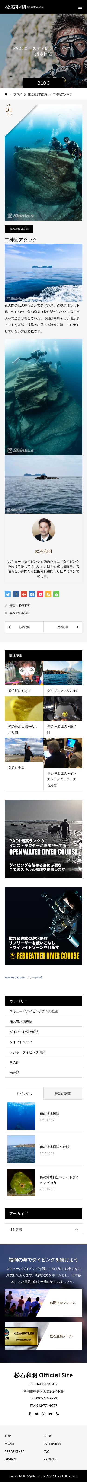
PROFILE (50, 1459)
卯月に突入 (16, 767)
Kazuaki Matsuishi (15, 977)
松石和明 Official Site (43, 1375)
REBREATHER (15, 1451)
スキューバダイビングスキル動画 (34, 1011)
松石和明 (24, 605)
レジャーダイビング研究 (27, 1052)
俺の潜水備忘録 (19, 229)
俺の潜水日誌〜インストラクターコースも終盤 (61, 779)
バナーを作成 (34, 977)
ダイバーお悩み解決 (24, 1031)
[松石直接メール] (43, 1324)
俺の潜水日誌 (49, 1113)
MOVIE (10, 1443)
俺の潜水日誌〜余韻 (54, 1146)
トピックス (24, 1093)
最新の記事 (63, 1093)
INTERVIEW (52, 1443)
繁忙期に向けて (19, 690)
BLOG (48, 1436)
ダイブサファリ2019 (62, 690)
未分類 (14, 1072)
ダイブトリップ (21, 1042)
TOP (8, 1436)
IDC (46, 1451)
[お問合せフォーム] (43, 1291)
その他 (14, 1062)
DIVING (10, 1459)
